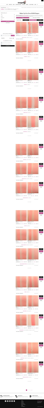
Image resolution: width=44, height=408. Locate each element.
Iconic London (34, 33)
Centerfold (29, 127)
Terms (22, 405)
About (22, 400)
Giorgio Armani (33, 108)
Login (42, 0)
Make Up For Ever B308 (25, 15)
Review (23, 17)
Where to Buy (18, 35)
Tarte (31, 80)
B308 (16, 33)
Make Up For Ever (19, 33)
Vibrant (29, 80)
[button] (7, 5)
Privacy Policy (23, 404)
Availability (2, 17)
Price (1, 19)
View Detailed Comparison (19, 199)
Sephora (31, 52)
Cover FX (34, 373)
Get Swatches (8, 45)
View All (8, 7)
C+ (32, 54)
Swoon (29, 221)
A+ (32, 110)
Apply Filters (8, 21)
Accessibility (23, 406)
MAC (32, 174)
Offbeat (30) (29, 108)
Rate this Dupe (36, 199)
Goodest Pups (39, 402)
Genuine (29, 155)
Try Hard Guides (39, 401)
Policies (22, 402)
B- (32, 176)
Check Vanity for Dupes (36, 17)
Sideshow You (30, 174)
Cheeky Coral (30, 33)
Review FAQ (22, 403)
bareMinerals (32, 221)
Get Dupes (12, 35)
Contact (22, 401)
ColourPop (2, 9)
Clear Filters (8, 22)
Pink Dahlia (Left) (30, 373)
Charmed (29, 52)
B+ (32, 82)
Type (1, 14)
